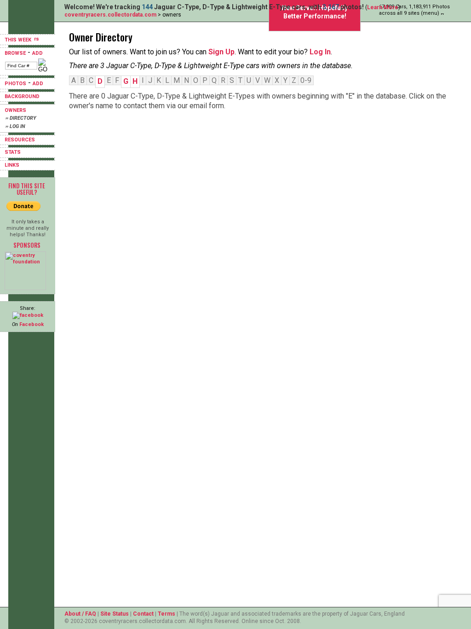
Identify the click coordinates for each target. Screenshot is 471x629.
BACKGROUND (22, 96)
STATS (13, 152)
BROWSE (15, 53)
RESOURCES (20, 140)
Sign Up (221, 51)
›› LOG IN (15, 126)
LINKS (12, 165)
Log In (320, 51)
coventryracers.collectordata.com (110, 15)
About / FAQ (80, 614)
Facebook (31, 324)
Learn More (382, 7)
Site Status (114, 614)
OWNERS (15, 110)
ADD (37, 53)
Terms (166, 614)
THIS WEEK (19, 40)
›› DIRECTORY (21, 118)
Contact (143, 614)
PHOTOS (15, 84)
